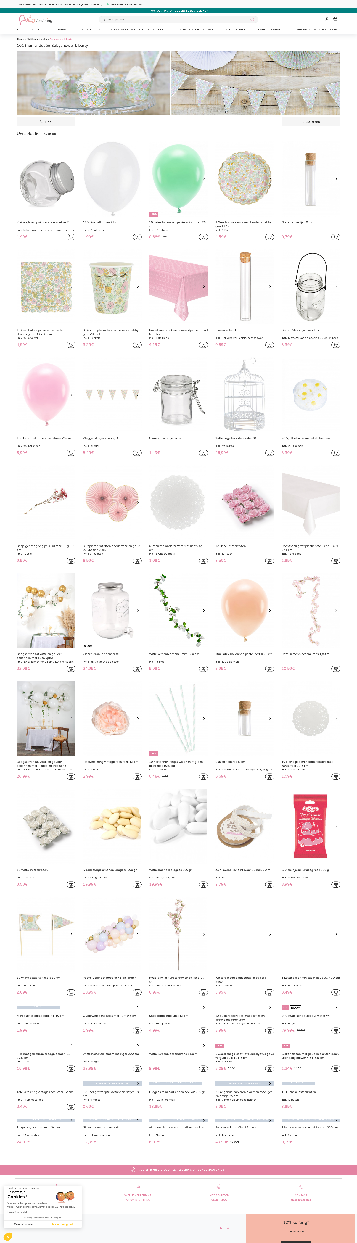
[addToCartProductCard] (71, 237)
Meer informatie (23, 1224)
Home (21, 39)
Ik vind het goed (62, 1224)
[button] (328, 19)
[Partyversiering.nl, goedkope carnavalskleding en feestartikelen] (35, 17)
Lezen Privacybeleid (17, 1212)
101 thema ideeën (37, 39)
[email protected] (91, 4)
